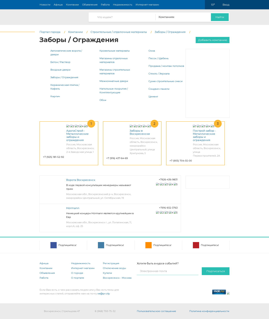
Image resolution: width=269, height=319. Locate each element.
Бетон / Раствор (60, 62)
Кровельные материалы (114, 50)
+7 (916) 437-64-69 (117, 158)
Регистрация (111, 263)
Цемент (153, 96)
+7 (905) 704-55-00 (181, 160)
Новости (45, 4)
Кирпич (55, 96)
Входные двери (60, 69)
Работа (105, 4)
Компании (72, 4)
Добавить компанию (212, 40)
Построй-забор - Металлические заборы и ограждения (204, 135)
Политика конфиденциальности (209, 311)
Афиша (58, 4)
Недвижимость (122, 4)
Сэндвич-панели (159, 88)
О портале (77, 277)
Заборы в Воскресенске (140, 132)
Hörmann (72, 208)
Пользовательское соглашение (156, 311)
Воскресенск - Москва (117, 277)
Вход (226, 4)
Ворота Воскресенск (80, 179)
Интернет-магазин (147, 4)
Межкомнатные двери (113, 81)
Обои (102, 100)
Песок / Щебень (158, 58)
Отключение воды (114, 268)
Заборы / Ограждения (64, 77)
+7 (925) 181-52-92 (53, 156)
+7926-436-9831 (168, 179)
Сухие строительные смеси (165, 81)
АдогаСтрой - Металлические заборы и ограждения (77, 135)
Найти (219, 17)
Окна (152, 50)
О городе (77, 272)
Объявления (89, 4)
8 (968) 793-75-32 (105, 311)
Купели (107, 272)
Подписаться (215, 271)
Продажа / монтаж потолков (166, 65)
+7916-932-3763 (168, 207)
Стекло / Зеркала (159, 73)
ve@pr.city (103, 293)
